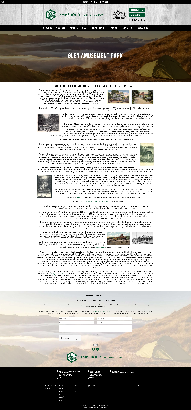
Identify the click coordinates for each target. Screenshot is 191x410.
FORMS (75, 389)
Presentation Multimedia (100, 407)
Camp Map (62, 383)
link (78, 198)
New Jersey (137, 386)
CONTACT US (128, 28)
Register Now (88, 2)
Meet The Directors (50, 385)
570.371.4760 (103, 2)
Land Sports (62, 387)
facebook (93, 349)
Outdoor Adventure (65, 390)
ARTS (60, 394)
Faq (46, 386)
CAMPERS (60, 28)
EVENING (61, 396)
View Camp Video (137, 15)
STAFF (85, 28)
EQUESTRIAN (62, 391)
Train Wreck (101, 248)
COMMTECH (62, 393)
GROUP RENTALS (99, 28)
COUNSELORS (91, 383)
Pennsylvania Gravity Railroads (94, 202)
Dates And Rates (78, 383)
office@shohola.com (126, 305)
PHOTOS (61, 400)
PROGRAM (61, 385)
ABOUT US (47, 28)
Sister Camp (48, 388)
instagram (97, 349)
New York (136, 385)
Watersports (62, 388)
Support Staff (91, 385)
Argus (61, 401)
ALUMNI (114, 28)
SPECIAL (61, 397)
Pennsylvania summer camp (100, 311)
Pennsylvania (138, 383)
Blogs (75, 385)
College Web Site (57, 274)
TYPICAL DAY (62, 399)
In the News (77, 386)
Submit (95, 344)
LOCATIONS (143, 28)
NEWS (46, 383)
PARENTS (73, 28)
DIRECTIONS (76, 391)
